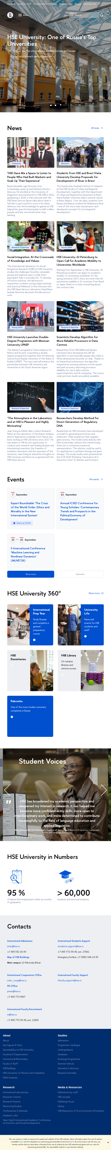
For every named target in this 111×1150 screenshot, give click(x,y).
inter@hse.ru (13, 946)
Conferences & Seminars (15, 1110)
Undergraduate (65, 1049)
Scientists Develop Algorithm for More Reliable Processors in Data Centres (77, 341)
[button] (13, 837)
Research (9, 1087)
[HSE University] (10, 15)
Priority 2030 (66, 247)
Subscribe (80, 574)
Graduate (62, 1054)
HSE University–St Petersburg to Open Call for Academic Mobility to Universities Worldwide (79, 261)
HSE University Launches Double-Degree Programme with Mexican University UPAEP (28, 341)
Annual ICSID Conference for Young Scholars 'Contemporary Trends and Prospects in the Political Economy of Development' (79, 511)
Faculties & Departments (15, 1054)
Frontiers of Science (38, 37)
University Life (89, 3)
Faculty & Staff (24, 3)
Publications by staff (68, 1092)
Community (16, 163)
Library (61, 1106)
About (6, 1035)
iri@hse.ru (12, 1014)
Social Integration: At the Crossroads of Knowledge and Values (30, 259)
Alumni (78, 3)
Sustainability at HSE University (18, 1049)
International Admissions (19, 940)
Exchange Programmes (69, 1059)
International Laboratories (15, 1092)
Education (65, 163)
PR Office (12, 985)
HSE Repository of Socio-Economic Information (81, 1110)
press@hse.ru (14, 991)
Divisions (11, 3)
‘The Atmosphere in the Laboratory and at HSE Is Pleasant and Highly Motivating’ (29, 422)
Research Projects (12, 1101)
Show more (31, 574)
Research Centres (12, 1096)
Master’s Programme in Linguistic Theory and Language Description (70, 831)
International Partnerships (45, 3)
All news (95, 128)
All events (94, 479)
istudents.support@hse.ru (71, 946)
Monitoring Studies (12, 1106)
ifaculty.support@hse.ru (70, 980)
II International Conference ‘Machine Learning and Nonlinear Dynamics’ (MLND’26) (28, 554)
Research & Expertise (20, 247)
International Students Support (74, 940)
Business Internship (67, 1072)
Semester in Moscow (68, 1068)
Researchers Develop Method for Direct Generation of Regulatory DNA (78, 422)
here (21, 1142)
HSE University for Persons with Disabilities (24, 1072)
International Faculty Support (73, 975)
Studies (62, 1035)
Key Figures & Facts (12, 1045)
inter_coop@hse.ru (16, 980)
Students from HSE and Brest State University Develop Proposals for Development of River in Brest (79, 177)
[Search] (72, 15)
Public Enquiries (10, 1077)
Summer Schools (66, 1063)
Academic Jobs (65, 3)
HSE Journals (64, 1096)
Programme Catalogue (69, 1045)
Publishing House (66, 1101)
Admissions (63, 1040)
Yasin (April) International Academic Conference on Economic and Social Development (27, 1121)
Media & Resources (70, 1087)
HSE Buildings (9, 1068)
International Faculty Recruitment (24, 1009)
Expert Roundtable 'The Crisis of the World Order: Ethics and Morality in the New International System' (30, 509)
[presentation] (10, 790)
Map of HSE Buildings (18, 957)
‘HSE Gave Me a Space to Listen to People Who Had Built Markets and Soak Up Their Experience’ (29, 177)
